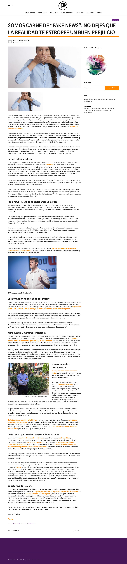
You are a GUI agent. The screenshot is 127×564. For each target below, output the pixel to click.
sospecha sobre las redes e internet (30, 438)
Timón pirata (30, 13)
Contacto (90, 13)
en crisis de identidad (34, 442)
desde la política (64, 438)
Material (53, 13)
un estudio (50, 165)
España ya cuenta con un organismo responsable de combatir (56, 492)
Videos (99, 13)
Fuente (10, 519)
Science (18, 467)
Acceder (86, 99)
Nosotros (41, 13)
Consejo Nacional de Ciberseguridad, (39, 494)
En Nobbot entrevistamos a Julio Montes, (22, 420)
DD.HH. (24, 523)
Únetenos (80, 13)
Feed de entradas (95, 99)
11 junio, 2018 (18, 42)
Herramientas (66, 13)
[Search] (13, 5)
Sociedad (32, 523)
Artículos (115, 20)
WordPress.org (88, 101)
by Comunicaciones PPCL (22, 40)
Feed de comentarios (108, 99)
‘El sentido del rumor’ (65, 384)
